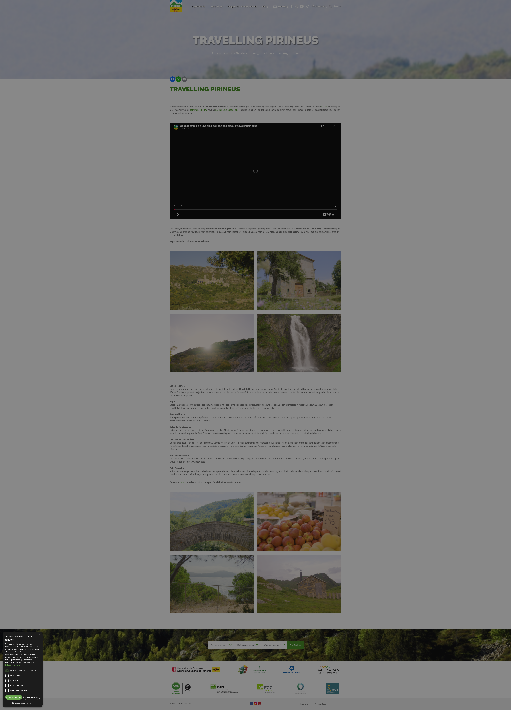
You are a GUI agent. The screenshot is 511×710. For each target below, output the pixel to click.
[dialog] (23, 669)
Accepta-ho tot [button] (13, 697)
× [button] (40, 635)
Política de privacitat (13, 665)
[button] (22, 703)
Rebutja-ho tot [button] (31, 697)
